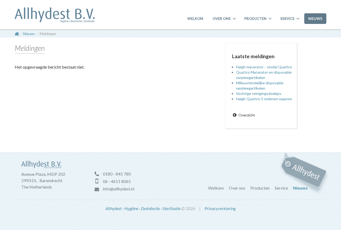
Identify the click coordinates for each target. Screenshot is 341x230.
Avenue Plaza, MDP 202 (43, 174)
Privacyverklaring (220, 208)
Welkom (195, 18)
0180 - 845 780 (117, 173)
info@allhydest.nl (118, 188)
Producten (255, 18)
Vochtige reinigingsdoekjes (258, 93)
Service (287, 18)
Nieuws (315, 18)
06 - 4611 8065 (117, 181)
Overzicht (246, 115)
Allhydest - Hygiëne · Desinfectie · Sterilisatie (143, 208)
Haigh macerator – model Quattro (264, 67)
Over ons (222, 18)
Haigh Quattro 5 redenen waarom (264, 99)
